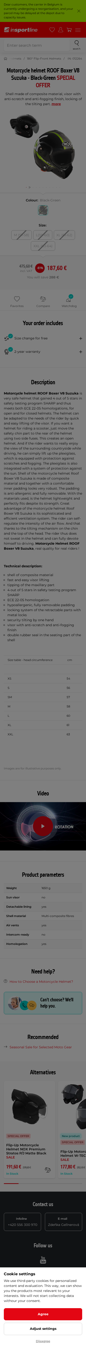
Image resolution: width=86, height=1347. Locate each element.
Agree (43, 1314)
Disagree (43, 1341)
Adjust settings (43, 1329)
